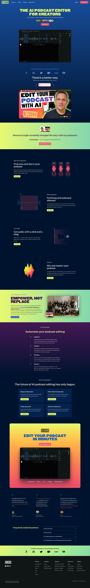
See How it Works (45, 84)
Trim (36, 570)
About (19, 2)
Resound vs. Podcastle (59, 566)
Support (79, 564)
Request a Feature (81, 570)
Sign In (76, 2)
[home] (5, 2)
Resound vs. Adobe (59, 568)
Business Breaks (18, 516)
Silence (36, 568)
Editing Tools (70, 568)
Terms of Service (82, 581)
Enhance (37, 566)
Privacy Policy (75, 581)
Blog (69, 564)
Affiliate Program (47, 568)
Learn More (17, 176)
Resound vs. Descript (59, 564)
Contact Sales (47, 566)
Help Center (79, 566)
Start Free (84, 2)
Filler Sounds (38, 564)
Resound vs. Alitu (58, 570)
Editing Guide (71, 566)
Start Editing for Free (45, 143)
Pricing (25, 2)
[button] (14, 2)
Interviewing (70, 570)
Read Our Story (15, 317)
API (36, 572)
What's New (79, 568)
